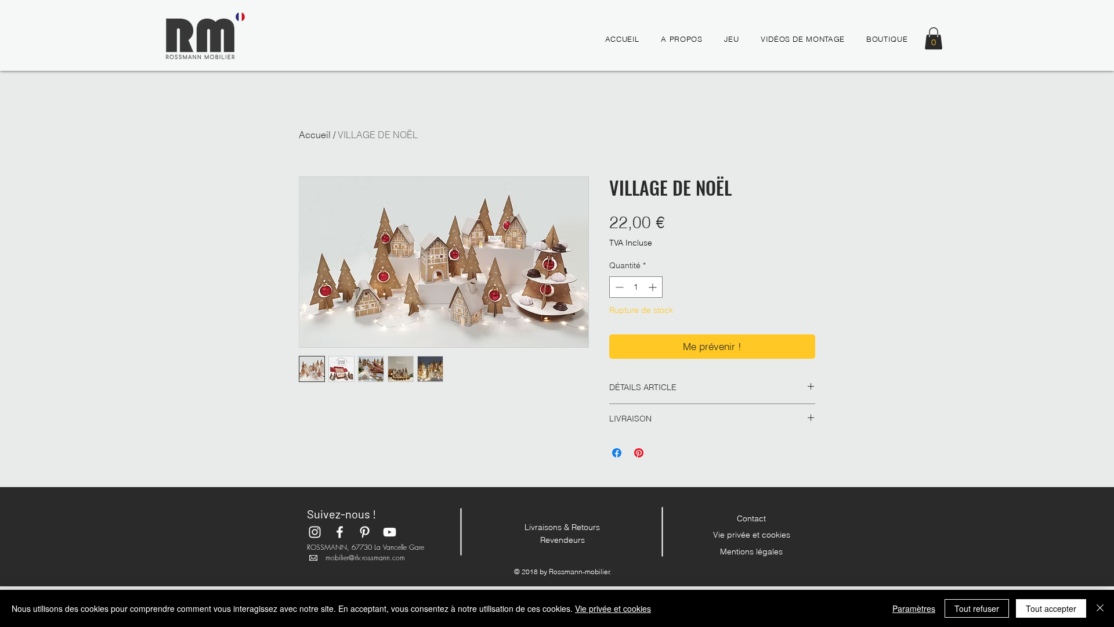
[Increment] (653, 287)
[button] (933, 38)
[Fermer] (1100, 608)
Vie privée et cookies (751, 534)
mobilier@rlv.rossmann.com (365, 558)
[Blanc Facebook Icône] (340, 532)
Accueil (315, 134)
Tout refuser (976, 608)
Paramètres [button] (913, 608)
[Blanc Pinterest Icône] (364, 532)
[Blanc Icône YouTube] (389, 532)
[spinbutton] (635, 287)
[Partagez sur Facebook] (617, 453)
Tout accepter (1051, 608)
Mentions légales (751, 551)
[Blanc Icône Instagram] (315, 532)
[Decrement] (618, 287)
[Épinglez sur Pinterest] (639, 453)
